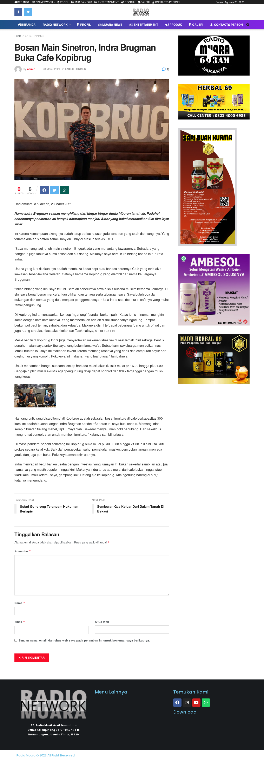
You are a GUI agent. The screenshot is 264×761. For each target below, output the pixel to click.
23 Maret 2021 (51, 69)
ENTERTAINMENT (108, 2)
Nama (19, 603)
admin (31, 69)
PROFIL (64, 2)
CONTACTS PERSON (167, 2)
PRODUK (130, 2)
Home (17, 35)
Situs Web (102, 622)
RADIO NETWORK (42, 2)
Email (19, 622)
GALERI (145, 2)
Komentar (22, 551)
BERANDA (23, 2)
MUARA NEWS (83, 2)
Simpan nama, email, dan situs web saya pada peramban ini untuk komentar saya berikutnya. (84, 640)
